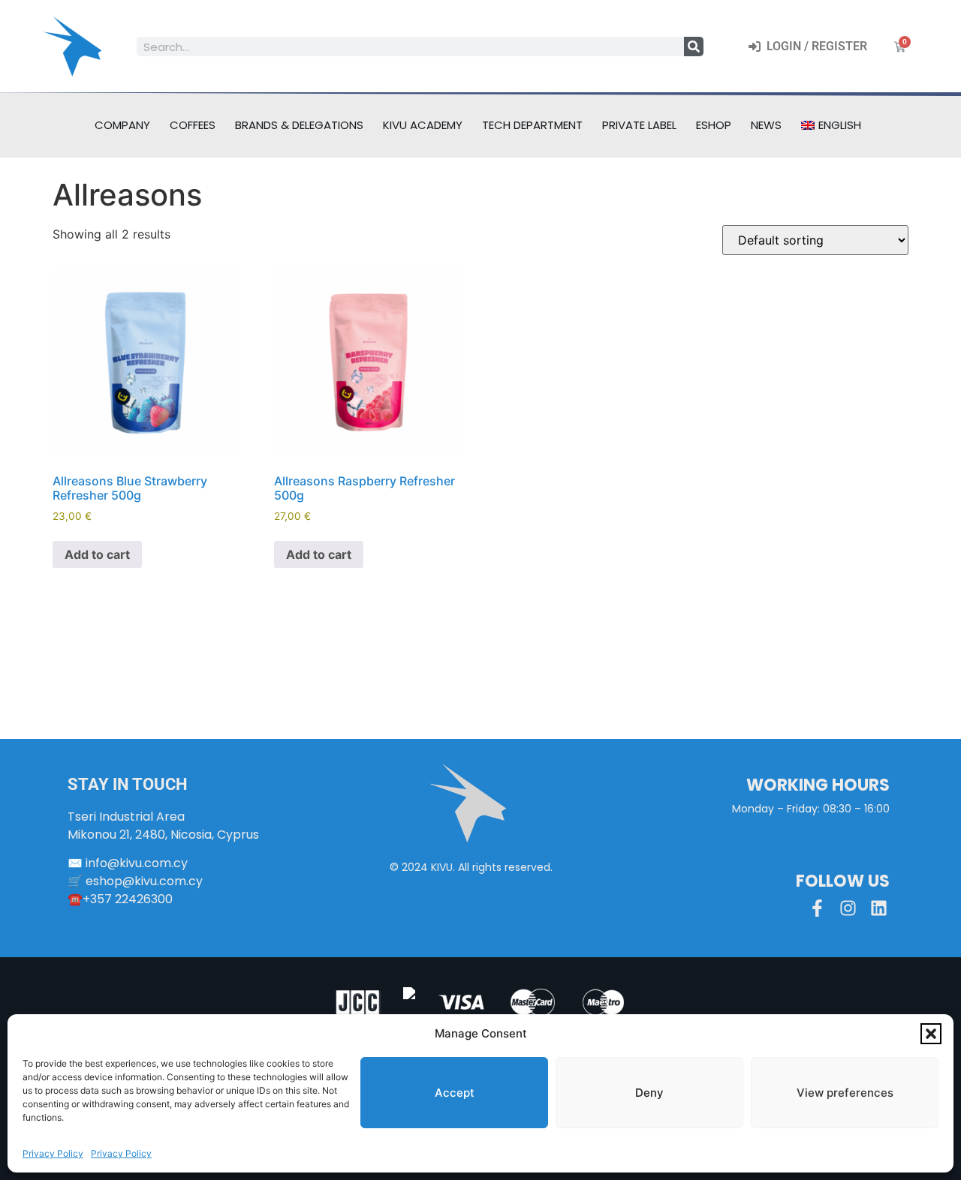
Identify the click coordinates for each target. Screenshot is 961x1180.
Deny (649, 1092)
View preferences (845, 1092)
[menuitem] (831, 125)
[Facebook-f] (817, 908)
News (766, 125)
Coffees (192, 125)
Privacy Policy (53, 1153)
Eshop (713, 125)
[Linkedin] (878, 908)
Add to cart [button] (97, 554)
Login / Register (814, 46)
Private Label (639, 125)
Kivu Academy (422, 125)
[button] (930, 1033)
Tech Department (532, 125)
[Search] (693, 46)
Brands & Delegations (299, 125)
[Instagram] (848, 908)
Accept (454, 1092)
